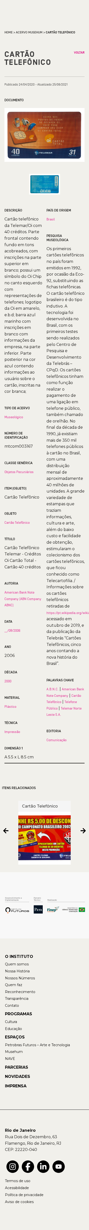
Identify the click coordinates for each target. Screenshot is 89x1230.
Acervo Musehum (29, 32)
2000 (7, 681)
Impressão (12, 732)
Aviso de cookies (19, 1202)
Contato (12, 1005)
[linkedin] (43, 1166)
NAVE (10, 1058)
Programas (18, 1014)
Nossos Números (20, 978)
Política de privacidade (24, 1195)
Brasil (50, 219)
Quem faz (13, 985)
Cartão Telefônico (17, 522)
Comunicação (56, 740)
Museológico (13, 417)
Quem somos (17, 964)
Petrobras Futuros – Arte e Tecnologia (37, 1045)
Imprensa (15, 1086)
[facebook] (28, 1166)
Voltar (79, 53)
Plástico (10, 707)
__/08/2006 (12, 630)
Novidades (17, 1076)
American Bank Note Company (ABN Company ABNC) (22, 598)
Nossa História (17, 971)
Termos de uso (17, 1181)
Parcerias (16, 1067)
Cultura (11, 1022)
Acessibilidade (17, 1188)
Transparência (16, 998)
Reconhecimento (20, 992)
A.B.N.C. (52, 689)
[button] (6, 831)
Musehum (14, 1051)
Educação (13, 1028)
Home (8, 32)
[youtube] (58, 1166)
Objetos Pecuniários (19, 472)
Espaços (15, 1037)
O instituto (19, 956)
